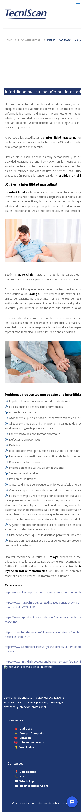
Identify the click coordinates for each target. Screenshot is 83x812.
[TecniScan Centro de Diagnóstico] (25, 14)
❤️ (22, 738)
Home (8, 40)
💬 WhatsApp (24, 781)
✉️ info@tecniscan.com (31, 786)
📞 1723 (20, 776)
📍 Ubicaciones (25, 772)
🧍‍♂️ (29, 733)
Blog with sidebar (29, 40)
